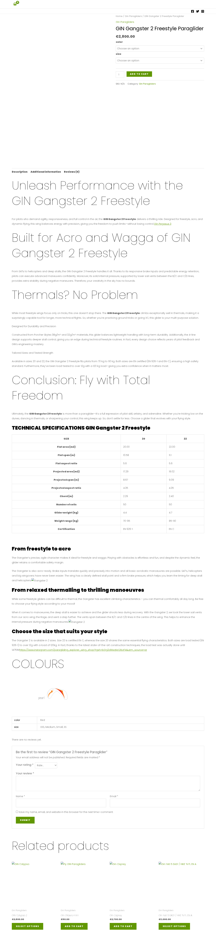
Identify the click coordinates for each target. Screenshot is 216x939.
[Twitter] (197, 11)
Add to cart (139, 74)
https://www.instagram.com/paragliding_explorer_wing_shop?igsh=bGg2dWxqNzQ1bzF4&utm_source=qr (83, 650)
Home (119, 16)
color (119, 42)
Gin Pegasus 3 (162, 224)
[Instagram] (202, 11)
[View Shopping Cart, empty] (15, 4)
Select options (27, 926)
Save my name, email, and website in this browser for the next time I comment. (66, 812)
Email (114, 796)
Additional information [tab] (46, 171)
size (118, 54)
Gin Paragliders (133, 16)
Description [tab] (20, 171)
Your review (25, 773)
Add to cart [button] (74, 926)
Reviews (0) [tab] (71, 171)
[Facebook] (192, 11)
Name (20, 796)
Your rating (24, 765)
